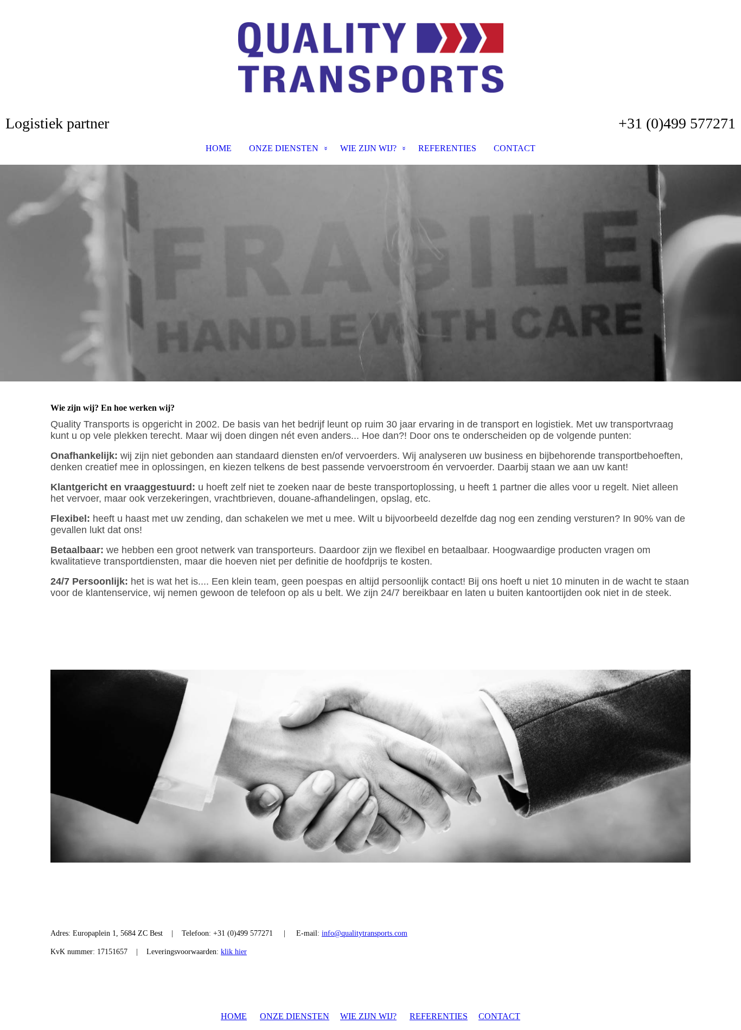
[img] (370, 57)
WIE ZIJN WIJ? (368, 148)
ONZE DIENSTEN (283, 148)
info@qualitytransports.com (364, 933)
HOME (219, 148)
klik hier (234, 952)
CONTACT (514, 148)
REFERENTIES (447, 148)
